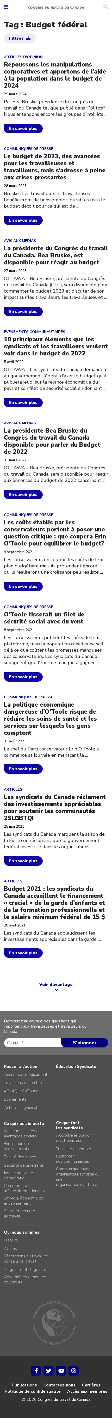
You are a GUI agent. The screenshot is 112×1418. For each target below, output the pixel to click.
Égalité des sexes (20, 1157)
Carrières (91, 1385)
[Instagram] (74, 1371)
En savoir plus (23, 128)
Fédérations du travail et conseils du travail (26, 1258)
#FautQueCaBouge (21, 1091)
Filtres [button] (16, 38)
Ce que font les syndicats (69, 1125)
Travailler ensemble (73, 1149)
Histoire (11, 1240)
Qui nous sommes (22, 1232)
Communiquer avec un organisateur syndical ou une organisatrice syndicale (77, 1176)
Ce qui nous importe (24, 1123)
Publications (24, 1385)
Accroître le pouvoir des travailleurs (74, 1138)
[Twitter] (48, 1371)
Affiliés (10, 1248)
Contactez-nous (59, 1385)
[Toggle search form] (105, 7)
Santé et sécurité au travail (19, 1213)
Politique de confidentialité (33, 1391)
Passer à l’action (20, 1066)
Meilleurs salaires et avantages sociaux (22, 1133)
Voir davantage (56, 984)
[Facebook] (36, 1371)
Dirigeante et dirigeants (25, 1269)
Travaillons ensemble (23, 1082)
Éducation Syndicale (76, 1066)
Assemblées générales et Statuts (25, 1279)
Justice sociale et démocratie (19, 1175)
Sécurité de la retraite (23, 1165)
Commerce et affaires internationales (24, 1188)
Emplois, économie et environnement (23, 1201)
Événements (15, 1099)
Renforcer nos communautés (72, 1159)
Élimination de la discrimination (18, 1146)
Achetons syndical (20, 1107)
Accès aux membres (87, 1391)
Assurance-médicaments (26, 1074)
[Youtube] (61, 1371)
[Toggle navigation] (6, 7)
